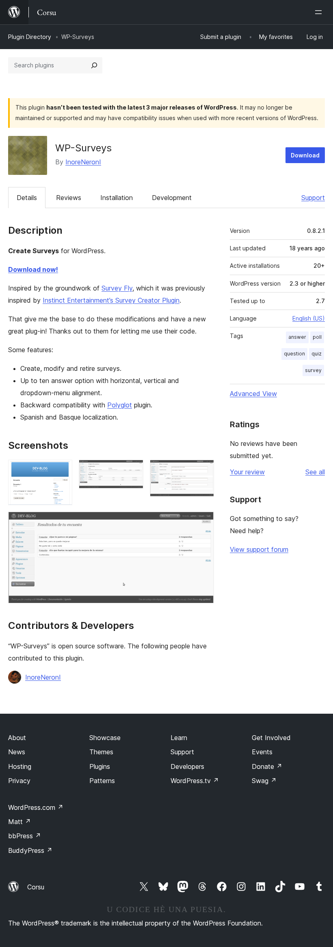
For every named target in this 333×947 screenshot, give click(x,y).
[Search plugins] (94, 65)
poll (317, 337)
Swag (264, 781)
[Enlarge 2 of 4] (132, 471)
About (17, 738)
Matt (19, 822)
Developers (187, 766)
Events (262, 752)
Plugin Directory (29, 36)
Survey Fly (117, 288)
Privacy (19, 781)
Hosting (19, 766)
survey (313, 370)
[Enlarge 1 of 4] (61, 471)
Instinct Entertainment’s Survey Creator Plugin (111, 300)
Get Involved (271, 738)
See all (315, 472)
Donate (267, 766)
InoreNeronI (83, 162)
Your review (247, 472)
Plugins (99, 766)
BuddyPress (30, 850)
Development (172, 198)
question (294, 354)
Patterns (102, 781)
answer (297, 337)
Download (305, 155)
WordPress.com (35, 807)
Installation (116, 198)
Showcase (105, 738)
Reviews (68, 198)
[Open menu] (320, 12)
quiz (316, 354)
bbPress (24, 836)
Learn (179, 738)
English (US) (308, 318)
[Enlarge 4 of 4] (203, 523)
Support (313, 198)
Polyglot (119, 405)
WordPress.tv (195, 781)
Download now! (33, 269)
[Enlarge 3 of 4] (203, 471)
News (16, 752)
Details (27, 198)
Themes (101, 752)
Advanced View (253, 394)
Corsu (35, 887)
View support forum (259, 549)
